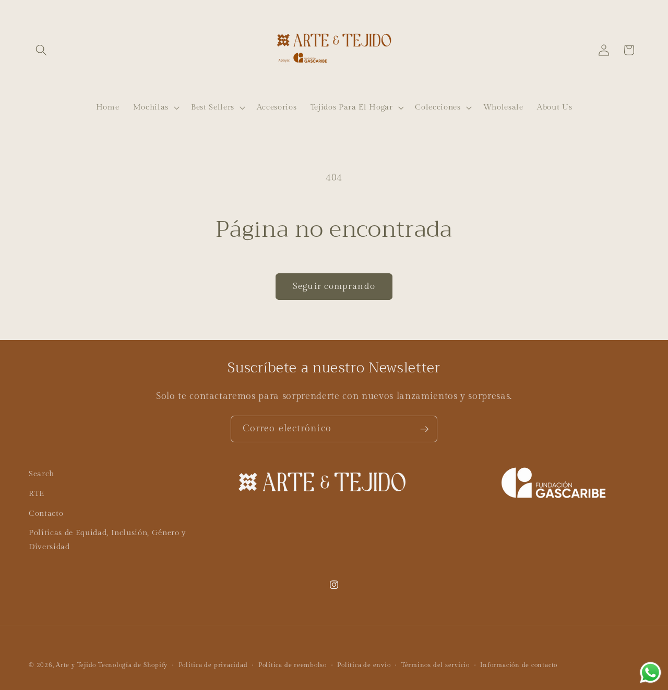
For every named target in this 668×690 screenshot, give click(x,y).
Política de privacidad (213, 665)
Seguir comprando (334, 286)
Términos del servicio (435, 665)
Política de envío (363, 665)
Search (41, 473)
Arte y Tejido (76, 665)
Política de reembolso (292, 665)
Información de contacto (518, 665)
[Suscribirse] (424, 429)
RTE (36, 493)
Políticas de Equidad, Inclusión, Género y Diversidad (107, 539)
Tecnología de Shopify (133, 665)
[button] (41, 50)
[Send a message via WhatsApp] (650, 672)
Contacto (46, 512)
